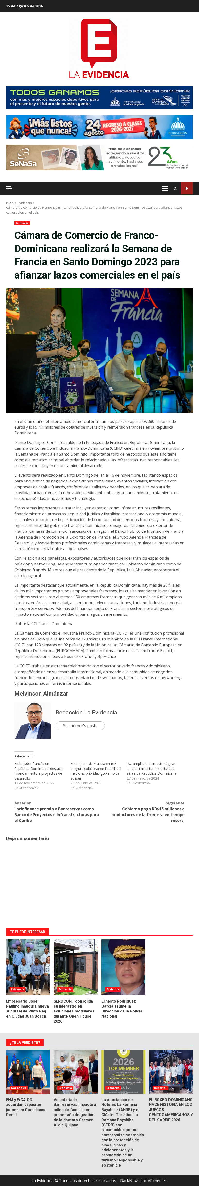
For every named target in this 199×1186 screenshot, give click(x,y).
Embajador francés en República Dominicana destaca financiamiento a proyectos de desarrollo (38, 770)
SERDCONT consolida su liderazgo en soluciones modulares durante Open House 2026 (76, 967)
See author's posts (80, 725)
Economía (65, 1088)
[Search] (175, 188)
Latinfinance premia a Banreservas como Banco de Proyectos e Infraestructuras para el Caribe (56, 811)
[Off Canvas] (9, 188)
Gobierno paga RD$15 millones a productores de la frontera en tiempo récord (148, 811)
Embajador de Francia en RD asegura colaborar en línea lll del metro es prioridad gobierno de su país (96, 770)
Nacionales (18, 1088)
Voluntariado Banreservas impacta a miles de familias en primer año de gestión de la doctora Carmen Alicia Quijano (76, 1072)
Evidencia (22, 223)
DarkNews (129, 1180)
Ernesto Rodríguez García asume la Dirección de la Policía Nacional (123, 967)
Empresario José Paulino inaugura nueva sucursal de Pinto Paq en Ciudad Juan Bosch (28, 967)
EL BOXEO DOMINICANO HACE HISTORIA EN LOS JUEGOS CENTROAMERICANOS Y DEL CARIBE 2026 (171, 1072)
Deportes (160, 1088)
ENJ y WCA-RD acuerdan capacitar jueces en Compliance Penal (28, 1072)
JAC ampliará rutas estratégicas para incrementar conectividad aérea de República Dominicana (151, 768)
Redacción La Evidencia (86, 712)
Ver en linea (187, 188)
